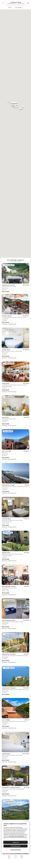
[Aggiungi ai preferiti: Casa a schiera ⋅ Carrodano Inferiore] (27, 767)
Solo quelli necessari (15, 846)
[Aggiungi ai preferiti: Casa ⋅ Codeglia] (27, 700)
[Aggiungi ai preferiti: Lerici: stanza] (27, 397)
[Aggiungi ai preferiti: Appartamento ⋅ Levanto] (27, 265)
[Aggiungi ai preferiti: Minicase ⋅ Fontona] (27, 296)
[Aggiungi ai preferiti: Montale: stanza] (27, 532)
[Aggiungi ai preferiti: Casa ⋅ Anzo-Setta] (27, 431)
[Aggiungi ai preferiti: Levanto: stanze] (27, 733)
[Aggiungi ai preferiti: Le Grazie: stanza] (27, 499)
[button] (5, 291)
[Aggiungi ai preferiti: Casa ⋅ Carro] (27, 801)
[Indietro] (3, 2)
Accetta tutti (15, 842)
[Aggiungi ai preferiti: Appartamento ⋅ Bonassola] (27, 634)
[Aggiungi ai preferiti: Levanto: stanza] (27, 329)
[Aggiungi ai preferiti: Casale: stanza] (27, 363)
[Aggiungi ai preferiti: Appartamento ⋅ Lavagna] (27, 465)
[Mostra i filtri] (27, 2)
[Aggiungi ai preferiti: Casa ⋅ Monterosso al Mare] (27, 600)
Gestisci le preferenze (15, 849)
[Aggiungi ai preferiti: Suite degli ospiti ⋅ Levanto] (27, 566)
